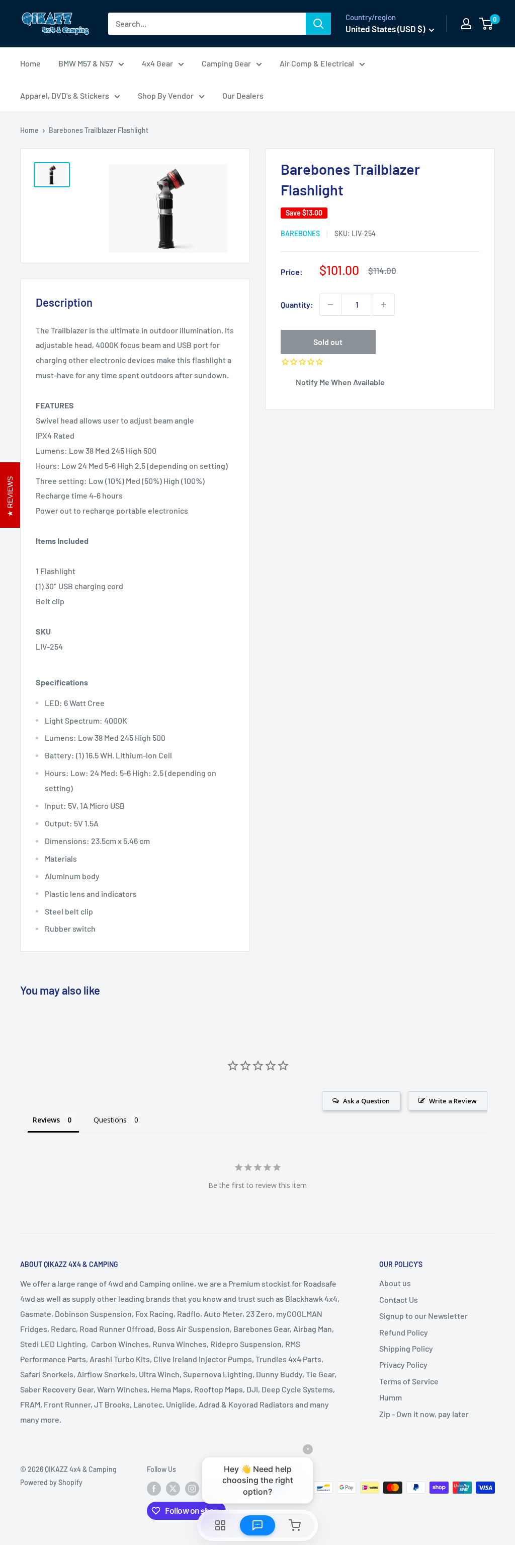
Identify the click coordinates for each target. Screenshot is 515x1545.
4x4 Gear (157, 63)
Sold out (327, 341)
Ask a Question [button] (366, 1100)
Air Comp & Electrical (317, 63)
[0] (486, 24)
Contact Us (398, 1299)
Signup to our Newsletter (423, 1315)
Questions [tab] (110, 1120)
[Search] (318, 24)
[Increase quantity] (383, 304)
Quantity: (297, 304)
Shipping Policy (406, 1348)
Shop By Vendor (166, 95)
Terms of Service (409, 1381)
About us (395, 1283)
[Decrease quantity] (330, 304)
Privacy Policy (403, 1364)
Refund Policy (403, 1332)
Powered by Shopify (51, 1482)
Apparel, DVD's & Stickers (64, 95)
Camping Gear (226, 63)
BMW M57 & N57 (85, 63)
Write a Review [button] (453, 1100)
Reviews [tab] (46, 1120)
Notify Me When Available (340, 382)
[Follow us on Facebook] (154, 1489)
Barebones (300, 233)
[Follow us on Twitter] (173, 1489)
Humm (390, 1397)
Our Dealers (243, 95)
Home (30, 63)
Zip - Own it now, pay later (424, 1414)
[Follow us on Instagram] (192, 1489)
